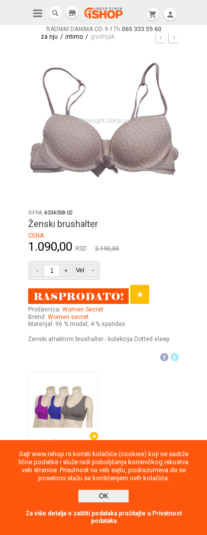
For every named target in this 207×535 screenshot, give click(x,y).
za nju (49, 36)
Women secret (68, 316)
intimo (74, 36)
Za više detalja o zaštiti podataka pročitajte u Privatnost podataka (104, 517)
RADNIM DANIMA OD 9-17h (103, 29)
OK (104, 496)
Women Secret (83, 309)
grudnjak (102, 36)
